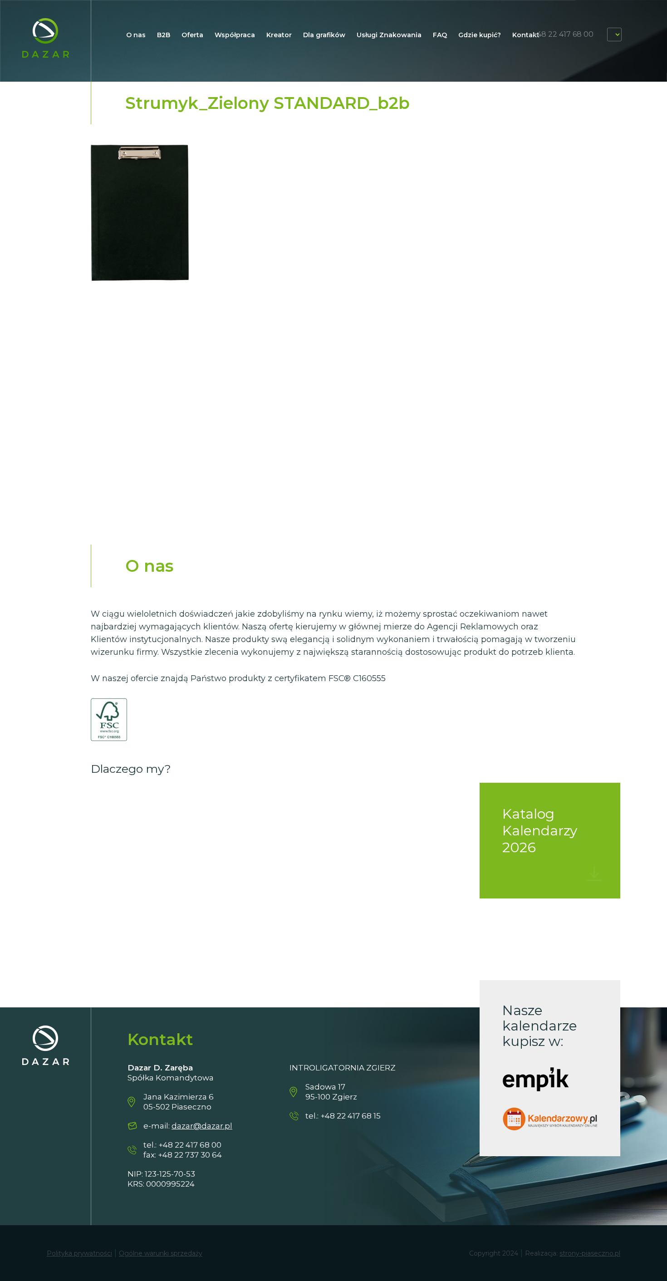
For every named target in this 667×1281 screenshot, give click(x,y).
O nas (136, 35)
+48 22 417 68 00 (563, 34)
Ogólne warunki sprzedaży (160, 1253)
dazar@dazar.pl (202, 1125)
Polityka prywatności (79, 1253)
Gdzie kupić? (479, 35)
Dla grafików (324, 35)
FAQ (440, 35)
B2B (163, 35)
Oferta (192, 35)
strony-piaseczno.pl (589, 1253)
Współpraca (235, 35)
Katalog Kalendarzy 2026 (539, 830)
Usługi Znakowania (389, 35)
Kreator (279, 35)
